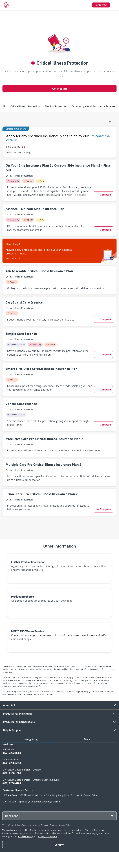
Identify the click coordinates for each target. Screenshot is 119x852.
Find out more (14, 146)
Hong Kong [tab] (31, 739)
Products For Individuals (17, 713)
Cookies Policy (25, 836)
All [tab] (3, 106)
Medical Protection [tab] (56, 106)
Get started (11, 258)
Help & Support (12, 730)
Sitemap (53, 825)
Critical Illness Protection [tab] (25, 106)
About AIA (9, 705)
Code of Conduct (40, 825)
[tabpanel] (59, 774)
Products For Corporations (19, 722)
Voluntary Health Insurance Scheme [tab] (93, 106)
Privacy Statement (23, 825)
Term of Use (7, 825)
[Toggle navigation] (114, 4)
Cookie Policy (65, 825)
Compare (105, 194)
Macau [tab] (88, 739)
